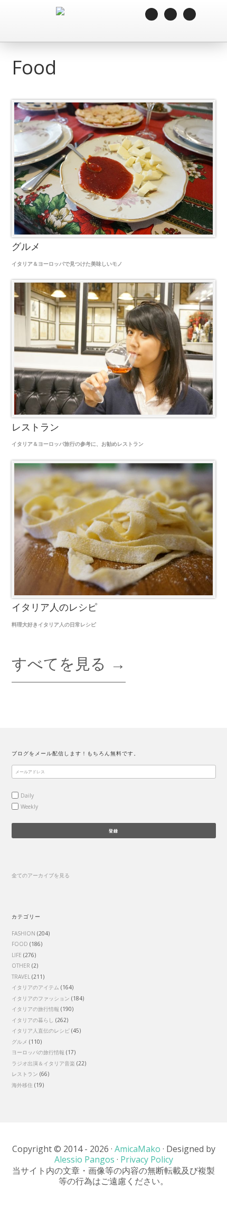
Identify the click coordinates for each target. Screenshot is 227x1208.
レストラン (25, 1074)
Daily (27, 795)
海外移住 (22, 1085)
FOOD (20, 944)
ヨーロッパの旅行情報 (38, 1052)
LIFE (17, 955)
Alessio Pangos (84, 1159)
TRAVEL (21, 976)
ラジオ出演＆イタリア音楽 (43, 1063)
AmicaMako (137, 1149)
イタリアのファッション (41, 998)
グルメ (19, 1041)
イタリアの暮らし (33, 1020)
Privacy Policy (146, 1159)
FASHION (23, 933)
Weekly (29, 806)
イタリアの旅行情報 (35, 1009)
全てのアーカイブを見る (41, 875)
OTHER (21, 965)
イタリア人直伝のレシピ (41, 1030)
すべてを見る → (69, 663)
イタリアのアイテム (35, 987)
